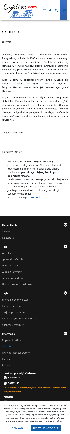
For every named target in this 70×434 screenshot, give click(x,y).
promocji (35, 197)
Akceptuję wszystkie (45, 428)
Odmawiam (19, 428)
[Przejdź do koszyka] (63, 10)
